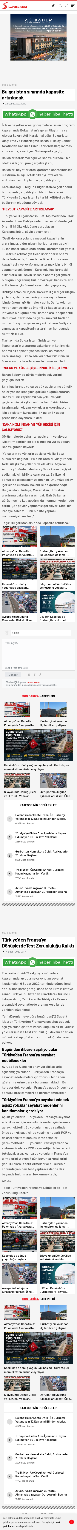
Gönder (13, 674)
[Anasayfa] (53, 6)
